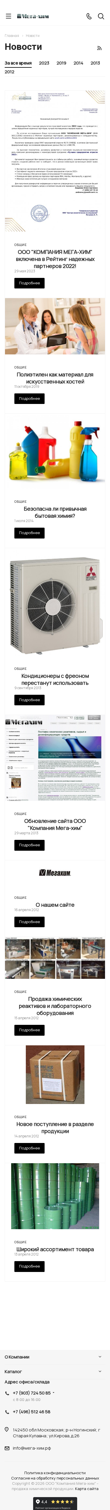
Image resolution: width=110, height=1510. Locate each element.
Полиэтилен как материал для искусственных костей (55, 378)
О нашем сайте (55, 904)
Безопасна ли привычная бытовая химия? (55, 512)
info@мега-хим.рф (32, 1448)
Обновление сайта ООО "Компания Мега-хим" (55, 824)
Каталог (13, 1371)
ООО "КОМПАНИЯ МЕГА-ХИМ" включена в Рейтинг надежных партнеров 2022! (55, 258)
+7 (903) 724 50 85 (32, 1393)
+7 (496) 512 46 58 (31, 1412)
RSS (99, 48)
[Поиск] (101, 17)
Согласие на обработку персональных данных (55, 1478)
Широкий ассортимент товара (55, 1249)
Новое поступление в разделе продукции (55, 1127)
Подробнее (29, 283)
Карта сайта (87, 1488)
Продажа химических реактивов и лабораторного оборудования (55, 1005)
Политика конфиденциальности (55, 1472)
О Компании (17, 1357)
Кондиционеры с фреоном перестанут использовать (55, 679)
